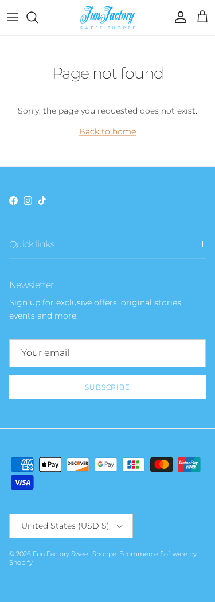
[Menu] (12, 17)
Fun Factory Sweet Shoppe (74, 554)
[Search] (37, 17)
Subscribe (108, 387)
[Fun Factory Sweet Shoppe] (107, 17)
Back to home (107, 131)
